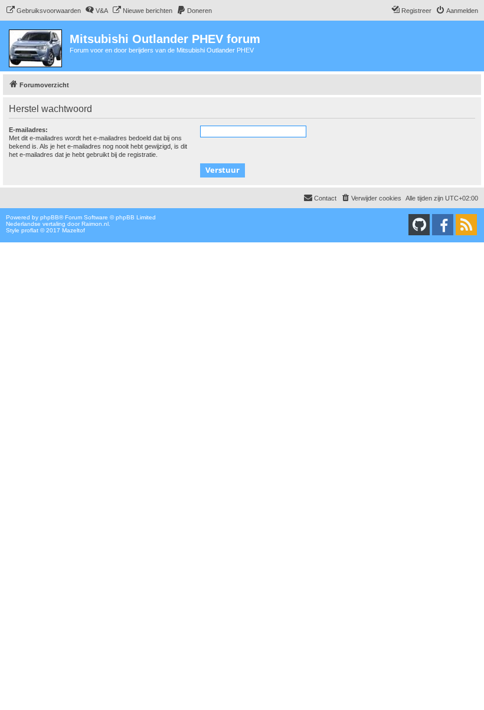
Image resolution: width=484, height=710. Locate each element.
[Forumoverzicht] (36, 46)
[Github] (419, 224)
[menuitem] (43, 11)
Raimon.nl (95, 224)
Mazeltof (73, 230)
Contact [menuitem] (325, 198)
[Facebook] (442, 224)
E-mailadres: (28, 129)
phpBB (49, 217)
